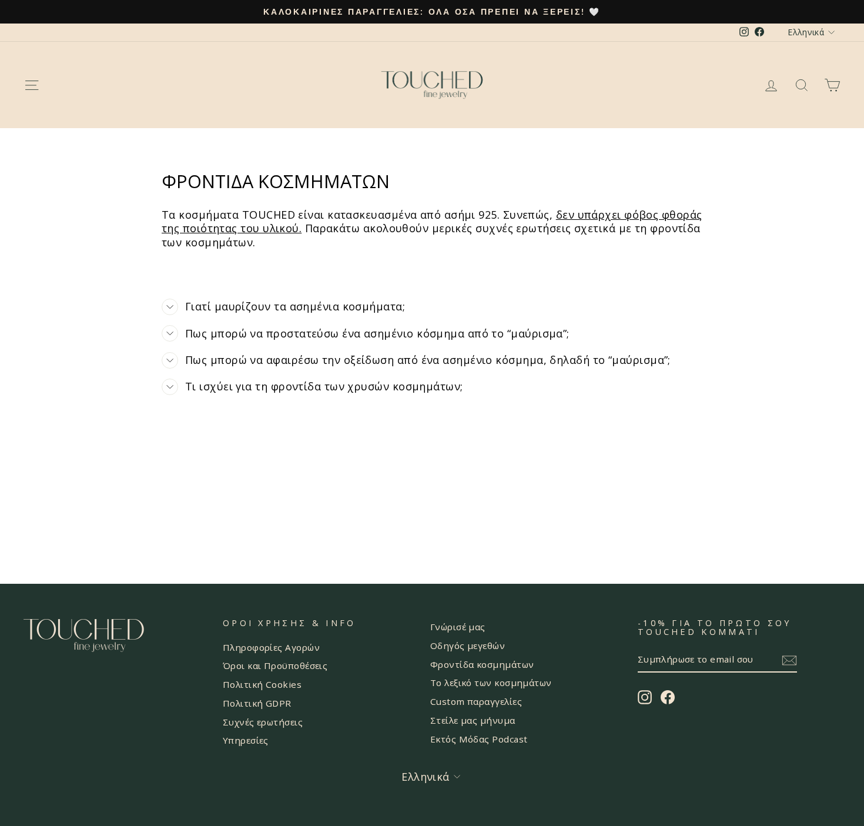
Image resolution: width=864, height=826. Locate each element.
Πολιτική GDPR (257, 703)
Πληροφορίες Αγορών (271, 647)
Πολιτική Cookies (262, 684)
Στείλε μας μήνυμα (472, 720)
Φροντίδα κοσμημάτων (482, 664)
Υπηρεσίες (246, 740)
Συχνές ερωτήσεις (263, 722)
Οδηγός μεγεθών (467, 645)
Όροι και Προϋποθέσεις (275, 665)
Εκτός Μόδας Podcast (479, 739)
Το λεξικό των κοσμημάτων (491, 682)
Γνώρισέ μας (457, 627)
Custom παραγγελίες (476, 701)
